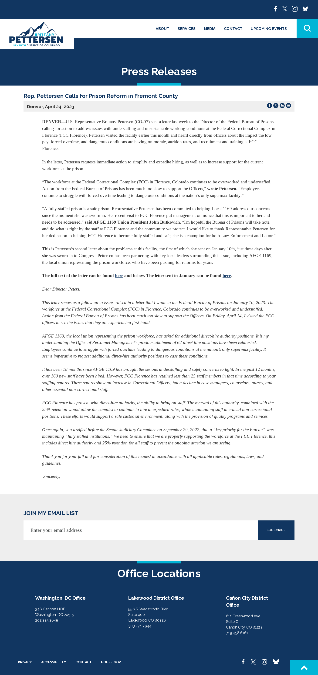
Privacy (25, 662)
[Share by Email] (288, 106)
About (162, 28)
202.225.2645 (46, 620)
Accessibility (53, 662)
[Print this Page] (282, 106)
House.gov (111, 662)
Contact (233, 28)
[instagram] (295, 8)
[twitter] (284, 8)
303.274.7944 (140, 626)
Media (210, 28)
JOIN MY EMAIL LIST (51, 513)
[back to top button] (304, 667)
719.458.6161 (237, 633)
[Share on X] (275, 106)
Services (187, 28)
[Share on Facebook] (269, 106)
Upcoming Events (269, 28)
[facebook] (275, 8)
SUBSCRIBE (276, 530)
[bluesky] (305, 8)
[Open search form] (307, 28)
